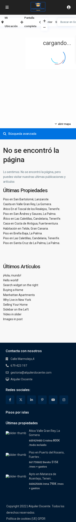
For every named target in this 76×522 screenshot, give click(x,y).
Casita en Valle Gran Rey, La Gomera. (27, 204)
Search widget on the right (20, 285)
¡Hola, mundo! (12, 275)
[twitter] (20, 399)
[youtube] (53, 399)
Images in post (13, 319)
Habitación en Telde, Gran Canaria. (26, 228)
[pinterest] (42, 399)
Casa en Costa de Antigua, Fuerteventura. (30, 223)
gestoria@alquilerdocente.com (31, 372)
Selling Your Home (15, 304)
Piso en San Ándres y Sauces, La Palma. (29, 213)
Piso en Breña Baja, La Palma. (22, 233)
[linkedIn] (31, 399)
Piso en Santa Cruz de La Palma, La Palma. (31, 243)
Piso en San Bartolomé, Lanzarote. (26, 199)
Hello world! (10, 280)
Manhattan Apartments (19, 295)
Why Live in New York (17, 299)
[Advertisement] (19, 32)
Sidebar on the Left (16, 309)
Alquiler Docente (22, 379)
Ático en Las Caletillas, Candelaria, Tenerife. (32, 218)
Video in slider (12, 314)
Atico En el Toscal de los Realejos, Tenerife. (31, 209)
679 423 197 (19, 365)
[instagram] (64, 399)
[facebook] (10, 399)
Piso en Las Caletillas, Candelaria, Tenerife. (31, 238)
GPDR (41, 518)
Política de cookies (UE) (21, 518)
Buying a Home (13, 290)
